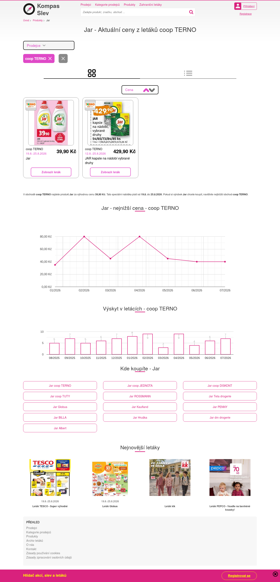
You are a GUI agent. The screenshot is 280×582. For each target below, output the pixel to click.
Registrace (246, 13)
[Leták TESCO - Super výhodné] (50, 477)
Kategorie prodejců (107, 4)
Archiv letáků (34, 540)
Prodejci (86, 4)
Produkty (129, 4)
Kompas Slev (48, 9)
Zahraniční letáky (150, 4)
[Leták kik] (169, 477)
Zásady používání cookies (43, 553)
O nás (30, 544)
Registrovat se (239, 575)
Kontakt (31, 549)
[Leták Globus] (110, 477)
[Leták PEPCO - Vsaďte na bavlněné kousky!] (229, 477)
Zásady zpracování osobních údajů (49, 557)
